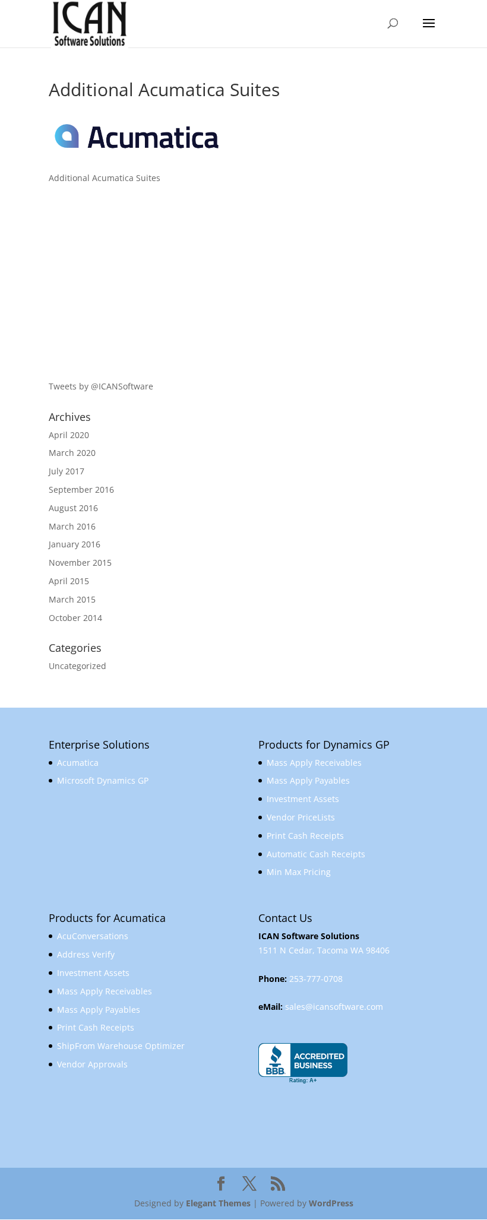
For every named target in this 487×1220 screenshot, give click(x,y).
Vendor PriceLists (301, 817)
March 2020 (72, 452)
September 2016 (81, 489)
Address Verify (86, 954)
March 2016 (72, 526)
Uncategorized (77, 665)
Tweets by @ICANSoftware (101, 386)
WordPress (331, 1203)
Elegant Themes (218, 1203)
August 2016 (73, 508)
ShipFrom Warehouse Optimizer (121, 1045)
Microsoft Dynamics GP (102, 780)
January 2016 (74, 544)
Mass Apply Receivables (314, 762)
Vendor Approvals (92, 1064)
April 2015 (69, 581)
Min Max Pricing (299, 871)
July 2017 (66, 471)
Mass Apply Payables (308, 780)
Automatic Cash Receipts (316, 854)
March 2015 (72, 599)
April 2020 (69, 435)
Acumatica (78, 762)
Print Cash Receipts (305, 835)
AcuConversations (92, 936)
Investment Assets (303, 798)
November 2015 (80, 562)
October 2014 (75, 617)
